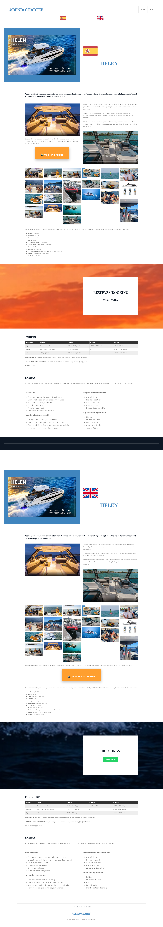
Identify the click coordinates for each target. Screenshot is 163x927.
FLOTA (152, 9)
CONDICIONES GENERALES (81, 907)
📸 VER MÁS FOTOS (52, 155)
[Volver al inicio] (27, 9)
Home (143, 9)
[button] (34, 173)
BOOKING (112, 759)
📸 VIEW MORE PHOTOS (81, 676)
